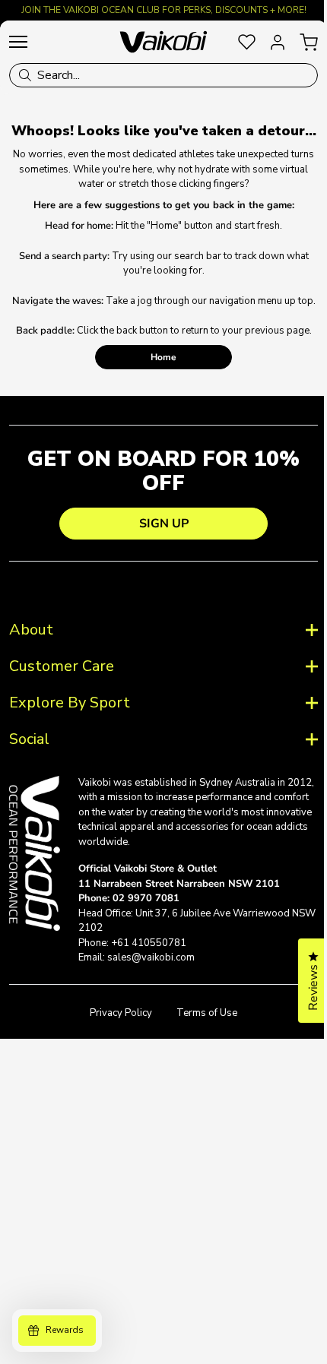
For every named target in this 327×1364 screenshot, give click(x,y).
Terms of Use (201, 1048)
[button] (302, 980)
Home (163, 357)
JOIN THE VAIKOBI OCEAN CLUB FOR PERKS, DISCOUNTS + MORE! (163, 10)
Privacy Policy (115, 1048)
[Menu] (18, 42)
